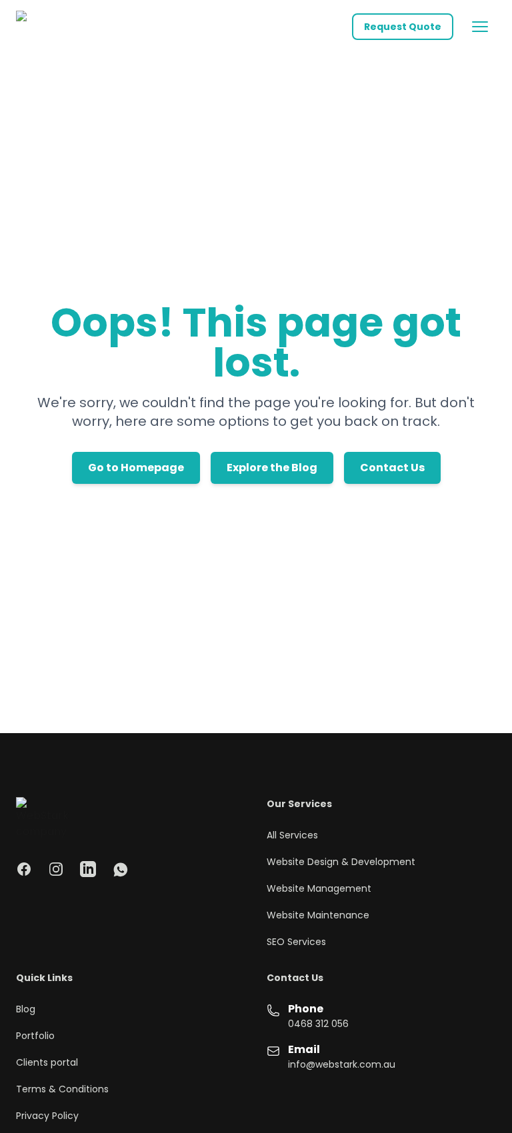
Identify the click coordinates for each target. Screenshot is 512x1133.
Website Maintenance (318, 915)
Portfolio (35, 1035)
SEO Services (296, 941)
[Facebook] (24, 869)
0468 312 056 (318, 1023)
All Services (292, 835)
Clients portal (47, 1062)
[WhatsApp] (120, 869)
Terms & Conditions (62, 1089)
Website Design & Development (341, 861)
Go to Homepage (136, 467)
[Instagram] (56, 869)
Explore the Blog (272, 467)
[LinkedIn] (88, 869)
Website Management (319, 888)
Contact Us (392, 467)
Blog (25, 1009)
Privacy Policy (47, 1115)
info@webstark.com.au (341, 1064)
